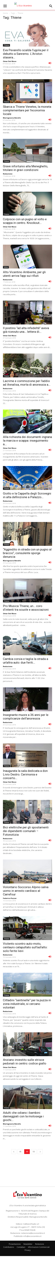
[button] (51, 6)
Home (5, 13)
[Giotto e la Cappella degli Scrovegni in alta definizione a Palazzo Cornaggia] (27, 478)
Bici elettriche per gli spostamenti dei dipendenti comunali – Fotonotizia (26, 831)
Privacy (28, 1250)
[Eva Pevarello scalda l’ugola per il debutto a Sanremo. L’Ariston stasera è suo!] (27, 35)
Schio (6, 267)
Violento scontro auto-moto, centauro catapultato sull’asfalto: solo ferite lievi (25, 947)
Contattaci (21, 1247)
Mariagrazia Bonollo (12, 118)
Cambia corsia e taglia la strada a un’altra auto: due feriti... (25, 660)
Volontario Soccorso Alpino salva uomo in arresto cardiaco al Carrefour (25, 890)
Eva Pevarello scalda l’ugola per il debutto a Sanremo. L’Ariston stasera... (25, 53)
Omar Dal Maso (9, 61)
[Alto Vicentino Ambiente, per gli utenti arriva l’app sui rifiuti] (27, 256)
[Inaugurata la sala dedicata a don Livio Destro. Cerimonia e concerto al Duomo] (27, 755)
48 (20, 1151)
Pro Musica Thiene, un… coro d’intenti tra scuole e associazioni (26, 607)
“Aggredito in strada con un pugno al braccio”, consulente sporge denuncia (27, 553)
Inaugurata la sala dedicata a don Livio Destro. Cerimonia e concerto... (25, 774)
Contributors (8, 1247)
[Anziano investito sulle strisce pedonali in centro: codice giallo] (27, 1044)
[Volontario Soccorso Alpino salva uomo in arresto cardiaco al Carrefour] (27, 871)
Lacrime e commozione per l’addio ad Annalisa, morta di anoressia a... (26, 382)
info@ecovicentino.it (32, 1236)
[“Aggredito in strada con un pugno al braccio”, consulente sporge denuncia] (27, 534)
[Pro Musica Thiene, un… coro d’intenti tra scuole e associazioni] (27, 590)
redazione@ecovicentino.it (33, 1233)
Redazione (7, 174)
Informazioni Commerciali (39, 1247)
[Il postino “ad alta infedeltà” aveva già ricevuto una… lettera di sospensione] (27, 312)
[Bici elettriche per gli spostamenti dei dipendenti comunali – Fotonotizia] (27, 812)
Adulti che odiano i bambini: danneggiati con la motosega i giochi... (23, 1116)
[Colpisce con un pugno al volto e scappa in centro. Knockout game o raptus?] (27, 204)
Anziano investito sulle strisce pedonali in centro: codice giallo (24, 1061)
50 (34, 1151)
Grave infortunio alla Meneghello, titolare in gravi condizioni (25, 168)
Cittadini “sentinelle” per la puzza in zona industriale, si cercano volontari (27, 1003)
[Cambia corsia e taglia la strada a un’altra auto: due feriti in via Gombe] (27, 643)
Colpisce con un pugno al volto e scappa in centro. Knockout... (25, 221)
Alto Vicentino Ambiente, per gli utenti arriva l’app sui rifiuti (24, 273)
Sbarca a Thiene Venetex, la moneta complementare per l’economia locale (27, 110)
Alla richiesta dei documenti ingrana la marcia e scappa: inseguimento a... (27, 440)
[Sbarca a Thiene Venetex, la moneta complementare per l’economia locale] (27, 91)
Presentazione (15, 1244)
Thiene (6, 45)
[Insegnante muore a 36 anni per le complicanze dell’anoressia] (27, 699)
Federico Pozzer (10, 898)
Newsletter (27, 1244)
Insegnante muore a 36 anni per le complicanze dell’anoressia (25, 716)
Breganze (7, 323)
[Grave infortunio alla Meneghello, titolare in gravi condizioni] (27, 151)
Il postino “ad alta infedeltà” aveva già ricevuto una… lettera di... (26, 329)
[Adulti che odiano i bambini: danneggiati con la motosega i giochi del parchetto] (27, 1097)
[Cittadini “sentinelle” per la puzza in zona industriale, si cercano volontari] (27, 985)
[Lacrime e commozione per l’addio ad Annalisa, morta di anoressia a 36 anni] (27, 365)
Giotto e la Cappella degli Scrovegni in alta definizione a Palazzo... (27, 495)
